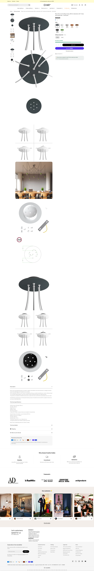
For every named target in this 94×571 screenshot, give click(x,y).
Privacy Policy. (9, 555)
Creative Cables (12, 564)
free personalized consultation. (63, 58)
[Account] (79, 5)
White (57, 37)
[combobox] (19, 5)
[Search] (29, 5)
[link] (13, 480)
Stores (17, 1)
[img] (34, 529)
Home (11, 11)
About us (9, 1)
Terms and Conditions (21, 554)
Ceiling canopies (17, 11)
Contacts (13, 1)
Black (62, 37)
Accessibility (47, 567)
